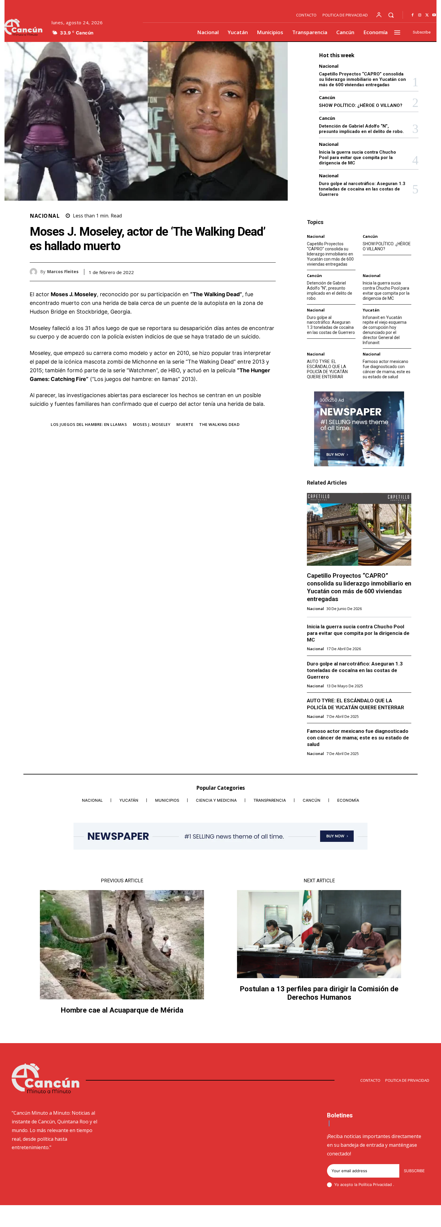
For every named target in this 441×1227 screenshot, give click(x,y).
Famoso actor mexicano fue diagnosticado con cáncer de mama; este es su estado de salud (386, 369)
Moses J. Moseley (151, 424)
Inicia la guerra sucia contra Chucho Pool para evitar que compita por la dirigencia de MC (357, 157)
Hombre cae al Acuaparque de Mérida (122, 1010)
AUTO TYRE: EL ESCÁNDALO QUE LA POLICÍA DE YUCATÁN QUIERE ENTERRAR (327, 369)
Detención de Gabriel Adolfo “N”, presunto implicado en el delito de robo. (361, 128)
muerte (184, 424)
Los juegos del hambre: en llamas (89, 424)
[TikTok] (384, 1217)
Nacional (44, 215)
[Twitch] (398, 1217)
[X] (426, 15)
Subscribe (414, 1170)
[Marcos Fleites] (35, 272)
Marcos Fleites (63, 271)
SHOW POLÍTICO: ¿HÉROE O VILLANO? (360, 105)
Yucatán (371, 310)
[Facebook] (412, 15)
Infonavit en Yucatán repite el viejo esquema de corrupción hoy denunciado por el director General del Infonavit (384, 330)
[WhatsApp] (270, 272)
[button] (391, 15)
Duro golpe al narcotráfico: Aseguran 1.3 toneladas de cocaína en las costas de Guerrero (362, 189)
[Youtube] (434, 15)
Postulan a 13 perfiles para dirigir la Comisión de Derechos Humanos (319, 993)
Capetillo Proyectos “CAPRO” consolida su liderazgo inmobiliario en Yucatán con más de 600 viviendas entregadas (362, 79)
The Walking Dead (219, 424)
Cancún (327, 97)
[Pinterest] (256, 272)
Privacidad (383, 1184)
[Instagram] (419, 15)
